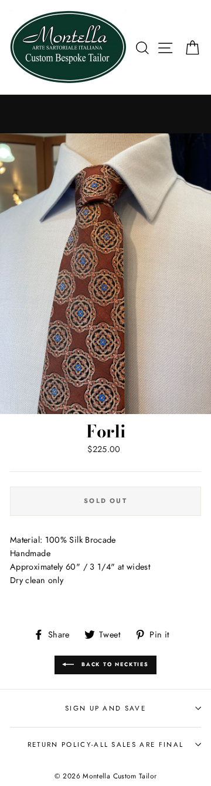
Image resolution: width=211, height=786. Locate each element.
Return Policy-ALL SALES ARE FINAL (105, 744)
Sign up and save (105, 708)
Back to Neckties (114, 664)
